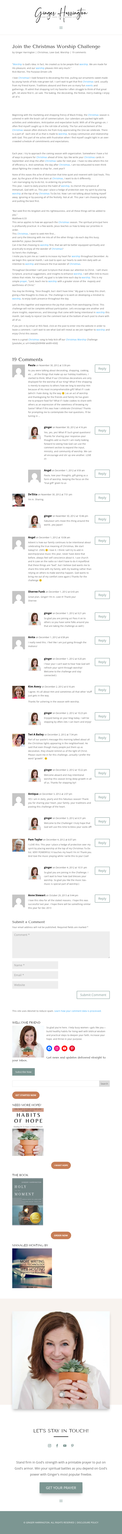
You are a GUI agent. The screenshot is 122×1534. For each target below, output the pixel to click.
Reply (102, 368)
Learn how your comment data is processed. (78, 1010)
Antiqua (33, 794)
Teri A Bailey (36, 734)
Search (104, 1083)
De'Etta (32, 494)
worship (83, 64)
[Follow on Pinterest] (72, 1445)
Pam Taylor (35, 839)
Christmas (42, 52)
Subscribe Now (23, 1071)
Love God (54, 52)
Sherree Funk (36, 591)
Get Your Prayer (61, 1487)
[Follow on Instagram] (49, 1445)
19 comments (79, 52)
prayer (23, 281)
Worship (64, 52)
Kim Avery (34, 686)
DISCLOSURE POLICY (87, 1522)
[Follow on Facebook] (57, 1445)
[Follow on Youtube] (65, 1445)
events (89, 85)
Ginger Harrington (25, 52)
